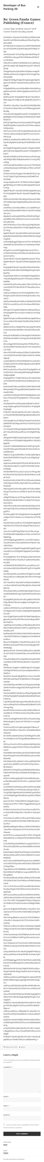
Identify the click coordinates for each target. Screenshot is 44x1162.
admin (23, 1047)
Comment (8, 1067)
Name (6, 1097)
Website (6, 1115)
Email (6, 1106)
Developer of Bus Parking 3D (14, 7)
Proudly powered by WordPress (13, 1159)
